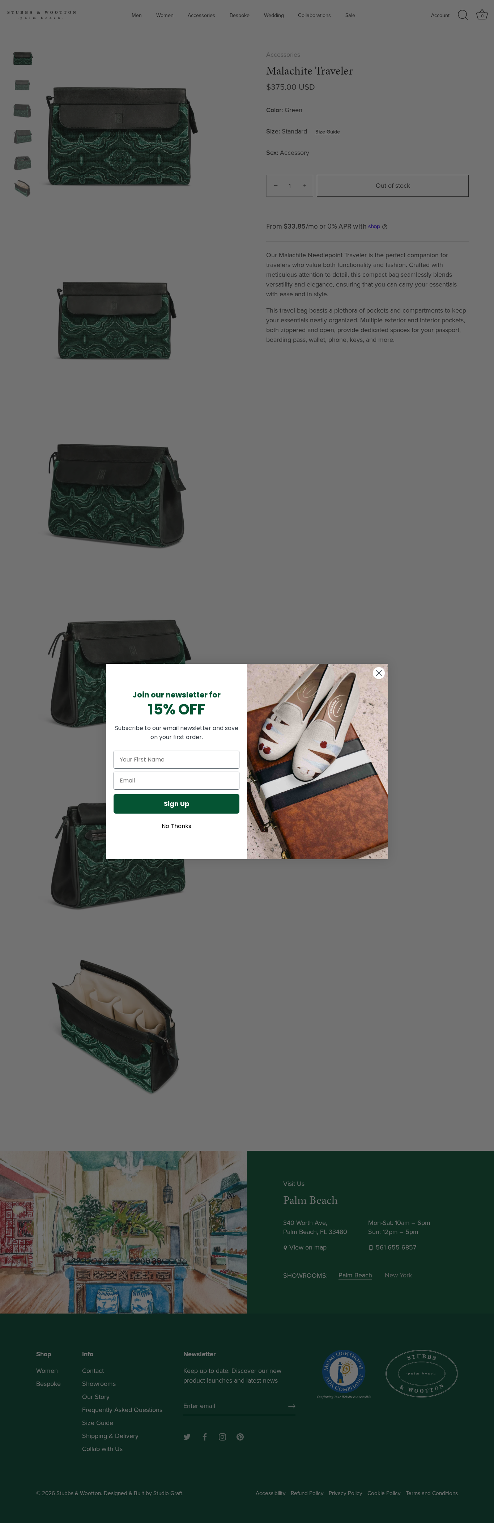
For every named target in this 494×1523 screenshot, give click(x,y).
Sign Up (176, 803)
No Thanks (176, 826)
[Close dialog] (378, 673)
